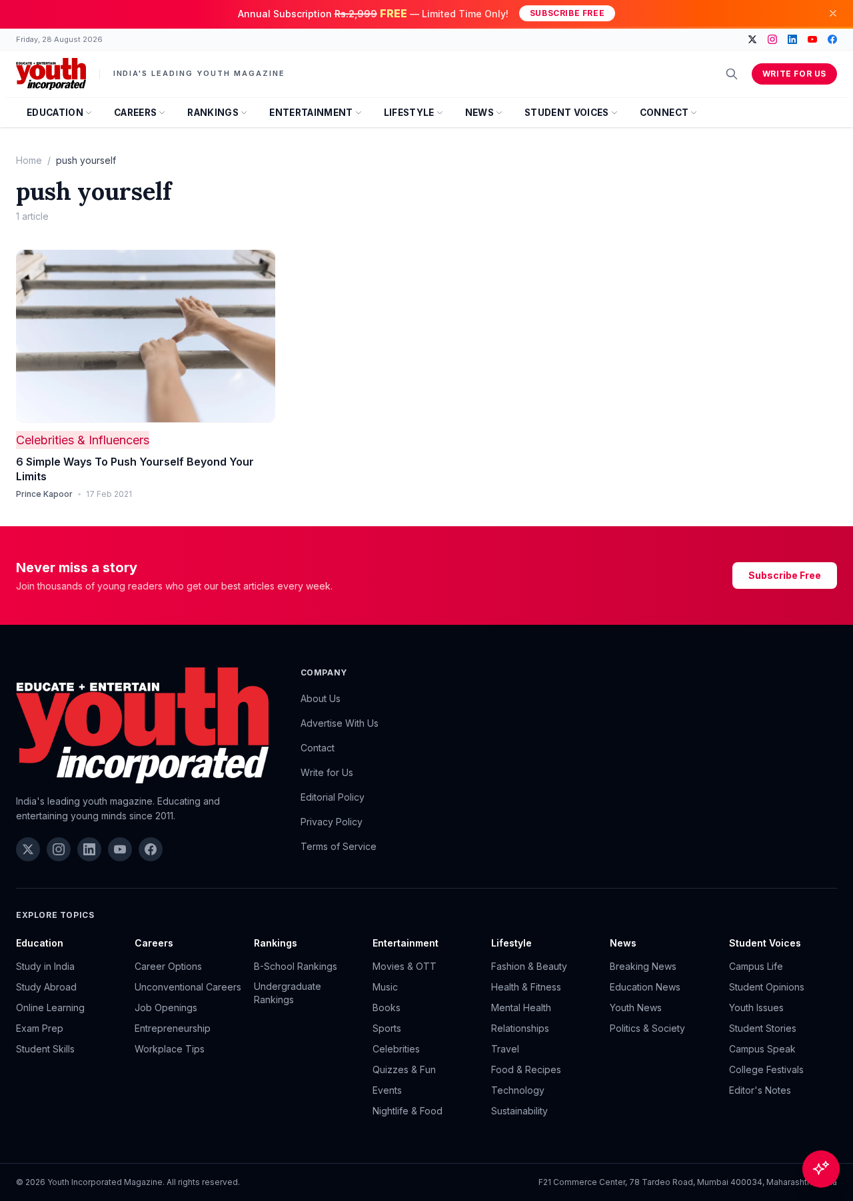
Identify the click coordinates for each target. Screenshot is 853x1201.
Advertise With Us (340, 723)
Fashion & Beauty (529, 966)
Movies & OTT (404, 966)
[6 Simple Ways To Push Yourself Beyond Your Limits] (145, 336)
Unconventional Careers (188, 987)
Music (385, 987)
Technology (517, 1090)
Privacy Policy (332, 821)
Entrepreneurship (173, 1028)
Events (387, 1090)
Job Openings (166, 1007)
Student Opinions (766, 987)
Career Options (168, 966)
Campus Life (756, 966)
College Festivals (766, 1069)
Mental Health (521, 1007)
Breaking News (643, 966)
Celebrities (396, 1048)
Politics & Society (647, 1028)
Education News (645, 987)
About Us (321, 698)
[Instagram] (772, 39)
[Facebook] (832, 39)
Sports (387, 1028)
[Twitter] (752, 39)
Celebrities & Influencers (82, 440)
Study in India (45, 966)
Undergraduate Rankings (287, 993)
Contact (318, 747)
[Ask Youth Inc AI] (821, 1169)
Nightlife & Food (407, 1110)
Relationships (520, 1028)
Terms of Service (339, 846)
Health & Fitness (526, 987)
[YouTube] (812, 39)
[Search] (732, 74)
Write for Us (794, 74)
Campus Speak (762, 1048)
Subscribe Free (567, 13)
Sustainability (519, 1110)
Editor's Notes (760, 1090)
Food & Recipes (526, 1069)
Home (29, 160)
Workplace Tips (170, 1048)
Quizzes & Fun (404, 1069)
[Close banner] (833, 13)
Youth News (636, 1007)
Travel (505, 1048)
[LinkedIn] (792, 39)
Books (387, 1007)
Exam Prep (39, 1028)
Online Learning (50, 1007)
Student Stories (762, 1028)
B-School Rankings (295, 966)
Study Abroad (46, 987)
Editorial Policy (333, 797)
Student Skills (45, 1048)
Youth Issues (756, 1007)
